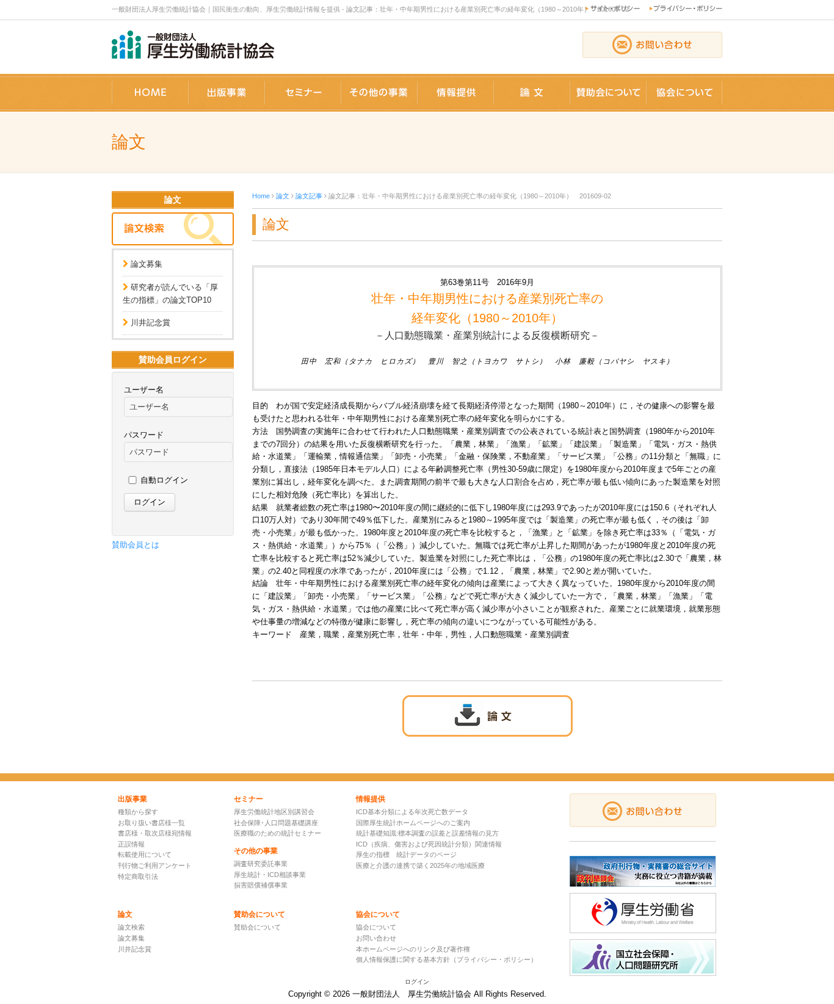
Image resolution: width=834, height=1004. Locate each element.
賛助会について (257, 927)
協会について (376, 927)
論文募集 (146, 264)
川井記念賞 (150, 322)
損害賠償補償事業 (261, 885)
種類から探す (138, 811)
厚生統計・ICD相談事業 (270, 874)
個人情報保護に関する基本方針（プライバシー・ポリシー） (446, 959)
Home (261, 196)
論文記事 (309, 196)
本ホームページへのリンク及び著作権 (413, 949)
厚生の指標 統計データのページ (406, 854)
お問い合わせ (376, 938)
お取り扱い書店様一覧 (151, 822)
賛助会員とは (135, 544)
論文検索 (131, 927)
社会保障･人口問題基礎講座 (276, 822)
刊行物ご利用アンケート (155, 865)
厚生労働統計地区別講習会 (274, 811)
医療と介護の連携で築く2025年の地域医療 (420, 865)
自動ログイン (164, 480)
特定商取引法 (138, 876)
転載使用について (145, 854)
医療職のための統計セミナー (277, 833)
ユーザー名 (144, 389)
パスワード (144, 434)
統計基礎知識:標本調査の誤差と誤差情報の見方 (427, 833)
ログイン (417, 981)
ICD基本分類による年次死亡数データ (412, 811)
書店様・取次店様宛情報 (155, 833)
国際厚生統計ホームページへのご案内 (413, 822)
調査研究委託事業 (261, 863)
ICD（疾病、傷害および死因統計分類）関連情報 (429, 844)
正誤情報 (131, 844)
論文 (282, 196)
